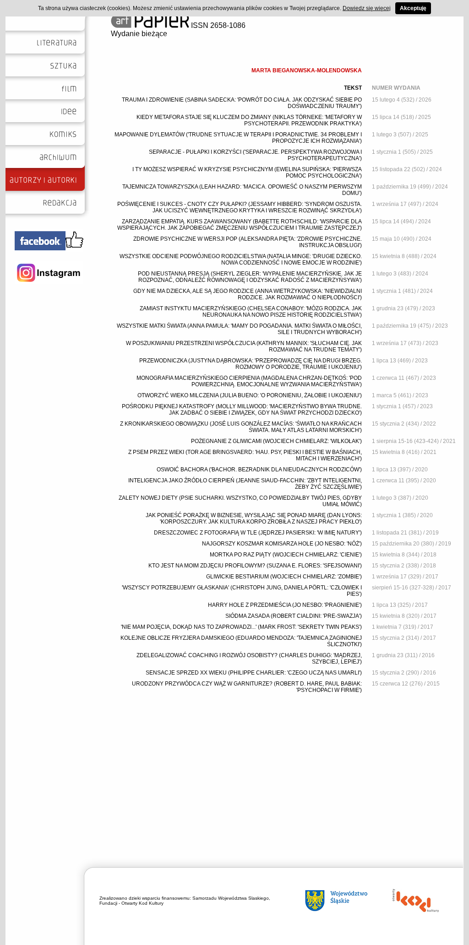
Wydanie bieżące (139, 34)
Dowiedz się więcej (367, 8)
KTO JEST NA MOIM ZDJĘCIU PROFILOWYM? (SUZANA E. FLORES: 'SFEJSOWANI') (255, 565)
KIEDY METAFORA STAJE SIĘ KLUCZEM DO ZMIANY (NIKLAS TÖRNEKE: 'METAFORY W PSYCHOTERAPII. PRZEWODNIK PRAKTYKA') (249, 120)
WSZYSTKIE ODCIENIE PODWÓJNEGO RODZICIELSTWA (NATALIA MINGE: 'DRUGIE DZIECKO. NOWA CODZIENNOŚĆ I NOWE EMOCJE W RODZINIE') (241, 259)
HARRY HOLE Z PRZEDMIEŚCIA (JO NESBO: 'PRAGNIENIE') (285, 605)
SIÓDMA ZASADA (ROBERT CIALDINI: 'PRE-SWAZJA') (293, 616)
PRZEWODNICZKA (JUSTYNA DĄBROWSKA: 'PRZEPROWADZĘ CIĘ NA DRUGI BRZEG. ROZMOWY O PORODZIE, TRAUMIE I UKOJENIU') (250, 363)
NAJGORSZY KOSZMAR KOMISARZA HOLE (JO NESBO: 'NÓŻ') (282, 543)
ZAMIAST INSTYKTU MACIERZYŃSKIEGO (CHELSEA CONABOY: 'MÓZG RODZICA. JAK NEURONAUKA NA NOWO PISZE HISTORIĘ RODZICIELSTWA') (251, 311)
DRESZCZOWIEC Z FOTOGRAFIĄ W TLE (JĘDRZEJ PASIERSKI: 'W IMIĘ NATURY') (258, 532)
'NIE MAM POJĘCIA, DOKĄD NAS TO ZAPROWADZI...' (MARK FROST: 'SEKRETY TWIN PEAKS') (241, 627)
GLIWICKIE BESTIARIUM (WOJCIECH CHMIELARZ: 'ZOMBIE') (284, 576)
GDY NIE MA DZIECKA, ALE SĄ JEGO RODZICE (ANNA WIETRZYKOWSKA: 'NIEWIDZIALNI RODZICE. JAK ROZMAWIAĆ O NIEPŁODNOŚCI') (247, 294)
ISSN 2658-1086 (217, 25)
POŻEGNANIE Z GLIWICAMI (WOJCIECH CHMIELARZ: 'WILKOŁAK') (276, 441)
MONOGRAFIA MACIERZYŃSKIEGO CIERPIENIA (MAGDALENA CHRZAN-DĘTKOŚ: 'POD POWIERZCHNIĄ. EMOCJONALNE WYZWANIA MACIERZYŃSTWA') (249, 381)
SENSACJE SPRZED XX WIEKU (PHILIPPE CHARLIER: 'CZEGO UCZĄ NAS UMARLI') (254, 673)
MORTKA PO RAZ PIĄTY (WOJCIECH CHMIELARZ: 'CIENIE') (286, 554)
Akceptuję (413, 8)
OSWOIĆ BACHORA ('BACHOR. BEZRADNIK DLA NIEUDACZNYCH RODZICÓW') (259, 469)
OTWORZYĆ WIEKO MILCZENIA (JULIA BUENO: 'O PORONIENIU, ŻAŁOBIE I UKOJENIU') (249, 395)
